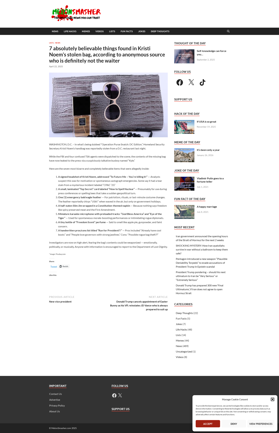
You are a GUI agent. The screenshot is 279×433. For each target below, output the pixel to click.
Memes (86, 31)
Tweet (53, 266)
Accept (207, 423)
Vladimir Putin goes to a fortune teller (210, 180)
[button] (272, 399)
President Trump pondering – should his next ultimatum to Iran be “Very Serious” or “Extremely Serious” (201, 276)
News (55, 31)
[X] (191, 82)
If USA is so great (206, 121)
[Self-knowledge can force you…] (184, 51)
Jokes (141, 31)
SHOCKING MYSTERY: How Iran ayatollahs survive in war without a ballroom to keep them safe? (202, 249)
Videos (99, 31)
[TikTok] (203, 82)
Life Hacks (70, 31)
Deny (234, 423)
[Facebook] (180, 82)
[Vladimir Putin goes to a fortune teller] (184, 178)
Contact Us (55, 393)
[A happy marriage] (184, 206)
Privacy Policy (57, 405)
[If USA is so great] (184, 121)
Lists (112, 31)
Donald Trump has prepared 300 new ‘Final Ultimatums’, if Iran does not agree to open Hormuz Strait (199, 289)
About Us (54, 411)
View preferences (260, 423)
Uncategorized (184, 351)
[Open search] (228, 31)
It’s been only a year (208, 149)
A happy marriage (207, 206)
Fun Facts (127, 31)
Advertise (54, 399)
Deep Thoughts (160, 31)
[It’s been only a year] (184, 150)
